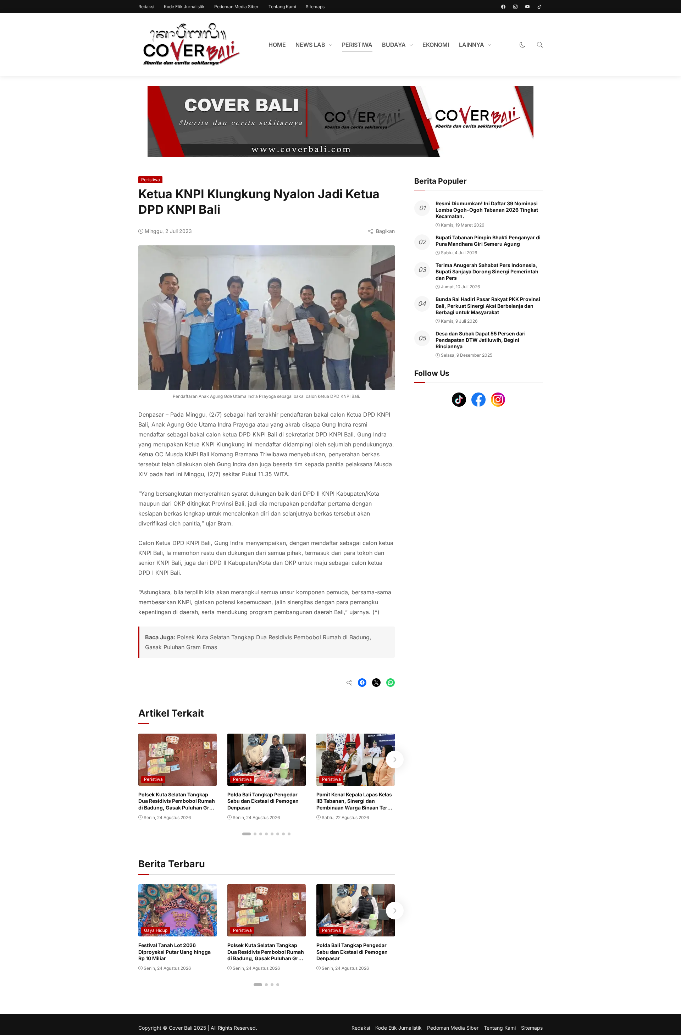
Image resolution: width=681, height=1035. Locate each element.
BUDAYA (394, 44)
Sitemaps (315, 6)
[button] (522, 44)
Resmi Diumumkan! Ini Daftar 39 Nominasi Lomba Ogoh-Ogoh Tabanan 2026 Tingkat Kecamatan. (487, 209)
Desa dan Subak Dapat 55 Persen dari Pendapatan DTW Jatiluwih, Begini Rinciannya (481, 339)
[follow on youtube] (527, 7)
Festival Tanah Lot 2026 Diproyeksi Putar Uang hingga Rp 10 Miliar (174, 951)
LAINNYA (471, 44)
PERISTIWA (357, 44)
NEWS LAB (310, 44)
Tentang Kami (282, 6)
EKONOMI (435, 44)
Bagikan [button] (385, 231)
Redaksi (146, 6)
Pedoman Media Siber (236, 6)
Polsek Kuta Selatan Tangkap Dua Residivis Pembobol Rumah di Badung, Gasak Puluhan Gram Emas (177, 804)
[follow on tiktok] (539, 7)
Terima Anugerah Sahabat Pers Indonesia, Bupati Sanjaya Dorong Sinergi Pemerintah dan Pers (487, 271)
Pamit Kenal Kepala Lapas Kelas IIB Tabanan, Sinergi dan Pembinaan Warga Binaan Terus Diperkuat (354, 804)
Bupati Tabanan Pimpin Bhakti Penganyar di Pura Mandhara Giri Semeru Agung (488, 240)
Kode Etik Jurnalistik (184, 6)
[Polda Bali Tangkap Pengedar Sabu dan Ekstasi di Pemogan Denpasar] (266, 780)
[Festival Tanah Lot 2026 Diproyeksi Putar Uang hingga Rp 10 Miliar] (177, 931)
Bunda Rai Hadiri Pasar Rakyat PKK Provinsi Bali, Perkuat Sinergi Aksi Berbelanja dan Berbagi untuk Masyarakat (488, 305)
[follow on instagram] (515, 7)
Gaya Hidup (155, 930)
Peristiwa (150, 179)
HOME (277, 44)
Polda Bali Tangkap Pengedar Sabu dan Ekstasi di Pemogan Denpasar (263, 800)
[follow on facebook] (503, 7)
